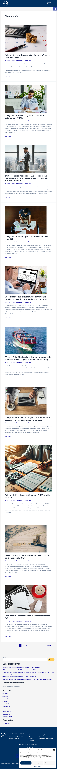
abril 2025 (5, 701)
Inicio (30, 733)
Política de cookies (37, 766)
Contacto (31, 740)
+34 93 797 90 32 (28, 747)
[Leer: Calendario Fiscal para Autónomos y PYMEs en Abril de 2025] (28, 468)
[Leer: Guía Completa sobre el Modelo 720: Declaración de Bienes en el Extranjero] (26, 538)
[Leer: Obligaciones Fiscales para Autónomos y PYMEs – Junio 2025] (26, 219)
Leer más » (8, 76)
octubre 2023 (6, 714)
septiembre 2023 (7, 716)
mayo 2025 (5, 698)
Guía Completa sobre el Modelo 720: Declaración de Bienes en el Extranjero (27, 556)
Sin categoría (19, 60)
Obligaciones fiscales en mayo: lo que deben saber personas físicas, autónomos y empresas (28, 418)
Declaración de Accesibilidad (46, 738)
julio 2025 (5, 693)
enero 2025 (6, 709)
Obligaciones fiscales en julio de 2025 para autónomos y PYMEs (20, 669)
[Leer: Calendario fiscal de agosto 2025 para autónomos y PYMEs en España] (26, 38)
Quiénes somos (33, 735)
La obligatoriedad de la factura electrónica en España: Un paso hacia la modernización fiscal (26, 298)
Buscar (4, 657)
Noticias (31, 738)
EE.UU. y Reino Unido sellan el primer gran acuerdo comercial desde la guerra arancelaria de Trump (28, 358)
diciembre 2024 (7, 711)
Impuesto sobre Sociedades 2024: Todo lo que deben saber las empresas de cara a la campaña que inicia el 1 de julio (27, 178)
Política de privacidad (44, 733)
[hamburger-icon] (49, 3)
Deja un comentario (10, 60)
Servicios (31, 736)
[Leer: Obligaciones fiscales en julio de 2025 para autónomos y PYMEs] (26, 98)
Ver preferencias (49, 763)
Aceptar (26, 763)
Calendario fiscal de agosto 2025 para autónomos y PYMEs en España (21, 667)
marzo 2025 (6, 704)
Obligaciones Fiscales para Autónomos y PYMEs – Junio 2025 (19, 676)
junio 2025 (5, 696)
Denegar (38, 763)
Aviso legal (42, 735)
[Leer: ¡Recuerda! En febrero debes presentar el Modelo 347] (26, 599)
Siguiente (50, 645)
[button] (55, 9)
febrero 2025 (6, 706)
